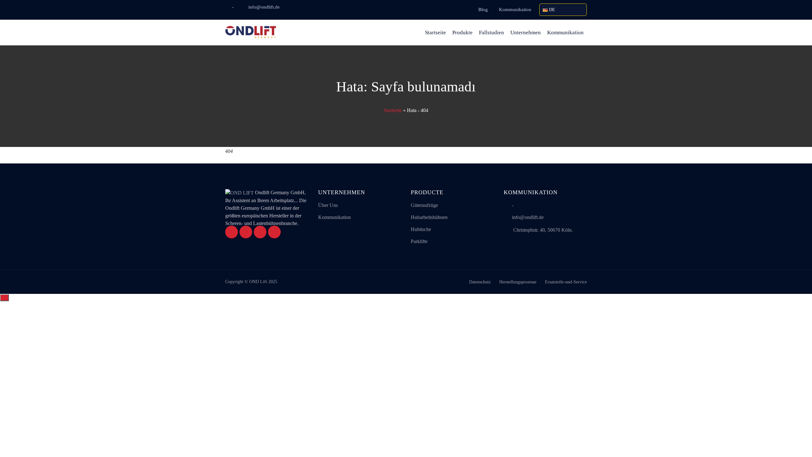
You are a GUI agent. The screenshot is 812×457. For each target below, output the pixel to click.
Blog (483, 9)
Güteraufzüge (424, 205)
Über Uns (328, 205)
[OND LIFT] (250, 32)
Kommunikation (515, 9)
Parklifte (419, 241)
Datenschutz (480, 282)
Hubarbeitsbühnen (429, 217)
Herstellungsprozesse (517, 282)
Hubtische (421, 229)
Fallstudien (491, 33)
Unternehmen (525, 33)
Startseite (435, 33)
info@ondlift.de (264, 7)
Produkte (462, 33)
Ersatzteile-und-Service (566, 282)
